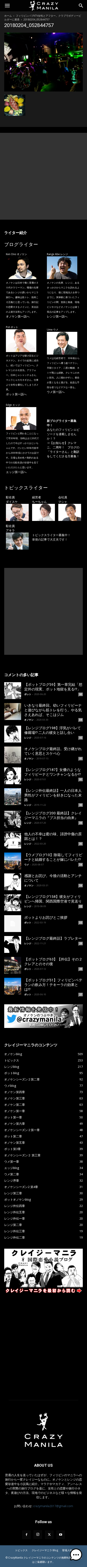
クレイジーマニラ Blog (45, 1550)
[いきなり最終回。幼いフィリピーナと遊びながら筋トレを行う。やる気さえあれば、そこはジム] (12, 711)
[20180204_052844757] (43, 90)
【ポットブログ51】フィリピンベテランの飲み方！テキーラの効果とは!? (53, 984)
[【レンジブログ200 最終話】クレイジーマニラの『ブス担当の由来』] (12, 819)
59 (80, 719)
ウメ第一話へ (56, 392)
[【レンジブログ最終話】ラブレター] (12, 944)
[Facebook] (26, 1535)
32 (80, 906)
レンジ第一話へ (57, 316)
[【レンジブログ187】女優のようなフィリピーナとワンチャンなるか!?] (12, 775)
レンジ (27, 737)
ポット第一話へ (16, 394)
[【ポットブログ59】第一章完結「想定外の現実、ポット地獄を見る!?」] (12, 690)
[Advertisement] (43, 176)
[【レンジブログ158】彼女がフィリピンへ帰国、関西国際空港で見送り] (12, 902)
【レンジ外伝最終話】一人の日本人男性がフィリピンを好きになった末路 (53, 795)
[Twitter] (49, 1535)
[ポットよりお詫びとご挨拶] (12, 923)
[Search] (81, 5)
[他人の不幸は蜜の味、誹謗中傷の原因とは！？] (12, 840)
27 (80, 994)
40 (80, 804)
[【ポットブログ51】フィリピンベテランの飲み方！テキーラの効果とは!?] (12, 986)
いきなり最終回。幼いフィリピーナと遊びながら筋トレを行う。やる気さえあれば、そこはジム (53, 710)
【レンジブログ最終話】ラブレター (53, 938)
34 (80, 864)
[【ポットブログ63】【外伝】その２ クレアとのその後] (12, 965)
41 (80, 758)
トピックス (21, 1550)
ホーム (8, 15)
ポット (27, 694)
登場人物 (67, 1550)
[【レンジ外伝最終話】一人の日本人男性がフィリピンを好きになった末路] (12, 796)
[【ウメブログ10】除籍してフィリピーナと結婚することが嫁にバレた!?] (12, 861)
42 (80, 737)
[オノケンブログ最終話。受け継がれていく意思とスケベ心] (12, 755)
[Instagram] (38, 1534)
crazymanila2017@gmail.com (53, 1506)
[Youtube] (60, 1535)
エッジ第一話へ (16, 472)
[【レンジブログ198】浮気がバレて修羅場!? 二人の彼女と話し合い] (12, 734)
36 (80, 822)
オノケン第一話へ (18, 316)
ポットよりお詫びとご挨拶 (45, 917)
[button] (7, 5)
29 (80, 943)
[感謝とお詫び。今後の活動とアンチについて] (12, 881)
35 (80, 843)
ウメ (26, 864)
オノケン (29, 719)
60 (80, 694)
